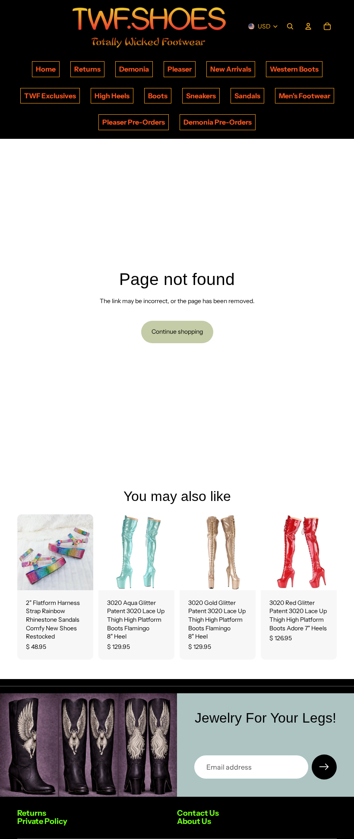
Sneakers (201, 95)
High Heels (112, 95)
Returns (87, 69)
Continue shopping (177, 331)
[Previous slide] (26, 552)
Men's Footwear (304, 95)
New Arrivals (230, 69)
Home (46, 69)
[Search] (290, 26)
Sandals (247, 95)
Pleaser (180, 69)
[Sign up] (324, 767)
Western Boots (294, 69)
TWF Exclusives (50, 95)
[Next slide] (83, 552)
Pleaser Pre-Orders (133, 122)
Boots (158, 95)
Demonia (134, 69)
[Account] (308, 26)
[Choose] (80, 577)
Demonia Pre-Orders (217, 122)
